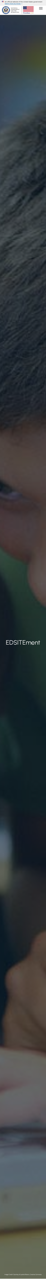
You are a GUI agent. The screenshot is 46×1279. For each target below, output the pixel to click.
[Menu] (40, 9)
